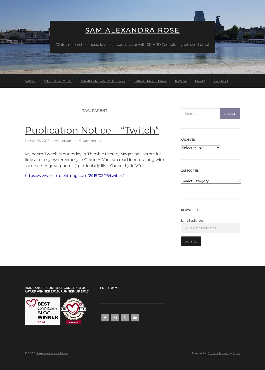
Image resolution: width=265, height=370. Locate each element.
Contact (220, 80)
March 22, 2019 (37, 141)
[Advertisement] (95, 209)
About (30, 80)
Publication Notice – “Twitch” (92, 130)
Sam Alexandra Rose (132, 30)
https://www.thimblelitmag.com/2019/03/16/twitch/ (74, 175)
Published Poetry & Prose (102, 80)
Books (181, 80)
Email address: (192, 220)
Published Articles (150, 80)
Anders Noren (218, 353)
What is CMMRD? (58, 80)
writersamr (64, 141)
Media (200, 80)
